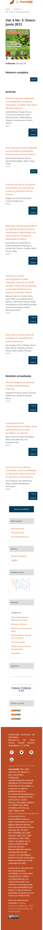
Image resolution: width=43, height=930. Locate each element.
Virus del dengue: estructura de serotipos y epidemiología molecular (20, 385)
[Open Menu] (5, 3)
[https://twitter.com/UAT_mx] (23, 755)
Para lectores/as (17, 528)
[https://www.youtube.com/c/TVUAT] (11, 762)
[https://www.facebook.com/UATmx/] (13, 755)
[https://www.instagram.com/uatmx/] (31, 755)
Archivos (17, 9)
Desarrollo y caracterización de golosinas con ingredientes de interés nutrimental (20, 338)
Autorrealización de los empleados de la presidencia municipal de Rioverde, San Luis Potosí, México (21, 151)
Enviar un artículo (21, 509)
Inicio (8, 9)
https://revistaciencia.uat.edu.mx (23, 813)
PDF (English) (33, 132)
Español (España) (19, 556)
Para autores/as (17, 532)
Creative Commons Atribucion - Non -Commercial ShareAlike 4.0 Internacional (21, 907)
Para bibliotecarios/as (20, 536)
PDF (34, 79)
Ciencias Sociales (18, 642)
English (14, 560)
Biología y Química (19, 624)
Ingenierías (15, 653)
